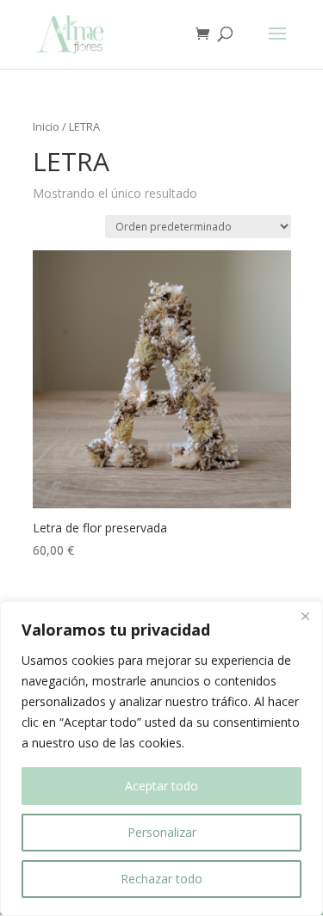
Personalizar (161, 832)
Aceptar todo (161, 786)
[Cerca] (305, 616)
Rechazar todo (161, 878)
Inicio (46, 126)
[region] (161, 758)
